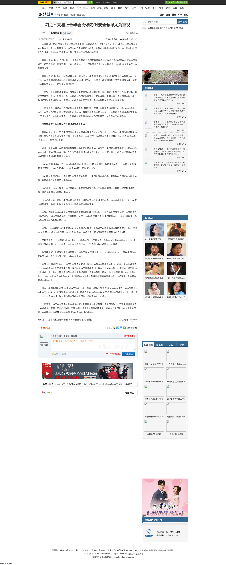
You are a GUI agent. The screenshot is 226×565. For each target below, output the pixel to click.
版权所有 (139, 554)
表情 (56, 354)
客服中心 (102, 550)
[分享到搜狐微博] (114, 328)
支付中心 (75, 550)
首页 (44, 8)
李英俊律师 (158, 149)
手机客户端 (112, 39)
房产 (134, 8)
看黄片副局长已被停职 (154, 364)
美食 (175, 8)
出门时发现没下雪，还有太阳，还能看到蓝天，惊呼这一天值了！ (169, 165)
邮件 (115, 2)
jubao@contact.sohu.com (123, 557)
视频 (92, 8)
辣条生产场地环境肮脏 (154, 399)
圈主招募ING (129, 336)
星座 (182, 8)
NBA (85, 8)
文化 (65, 8)
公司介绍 (143, 550)
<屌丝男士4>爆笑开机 (154, 417)
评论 (186, 15)
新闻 (51, 8)
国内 (162, 15)
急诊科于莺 (158, 162)
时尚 (141, 8)
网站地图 (152, 550)
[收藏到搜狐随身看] (124, 328)
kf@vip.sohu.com (173, 535)
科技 (120, 8)
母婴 (161, 8)
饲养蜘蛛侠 (160, 28)
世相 (113, 8)
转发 (179, 103)
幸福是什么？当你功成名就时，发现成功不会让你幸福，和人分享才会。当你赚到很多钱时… (169, 138)
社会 (174, 15)
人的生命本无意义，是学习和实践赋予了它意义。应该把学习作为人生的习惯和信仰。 (169, 124)
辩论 (64, 354)
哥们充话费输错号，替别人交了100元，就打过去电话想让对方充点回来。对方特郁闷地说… (169, 151)
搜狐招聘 (84, 550)
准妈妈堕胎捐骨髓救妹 (176, 382)
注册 (98, 2)
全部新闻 (161, 550)
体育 (79, 8)
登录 (42, 345)
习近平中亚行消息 (77, 15)
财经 (106, 8)
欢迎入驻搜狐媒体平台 (178, 2)
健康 (147, 8)
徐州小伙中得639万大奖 (111, 384)
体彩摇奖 (128, 384)
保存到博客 (124, 39)
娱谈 (99, 8)
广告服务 (93, 550)
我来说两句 (61, 33)
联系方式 (111, 550)
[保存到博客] (132, 328)
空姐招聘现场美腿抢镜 (154, 382)
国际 (168, 15)
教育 (154, 8)
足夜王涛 (157, 108)
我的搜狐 (106, 2)
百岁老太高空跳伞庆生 (176, 399)
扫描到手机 (133, 33)
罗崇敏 (156, 122)
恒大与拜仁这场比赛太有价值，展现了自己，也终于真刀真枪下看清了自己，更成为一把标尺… (169, 111)
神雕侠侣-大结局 (154, 434)
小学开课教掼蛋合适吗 (176, 364)
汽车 (127, 8)
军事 (58, 8)
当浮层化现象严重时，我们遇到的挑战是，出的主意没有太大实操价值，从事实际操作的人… (169, 97)
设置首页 (56, 550)
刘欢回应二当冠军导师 (176, 417)
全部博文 (170, 550)
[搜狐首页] (45, 2)
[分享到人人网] (121, 328)
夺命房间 (169, 28)
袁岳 (155, 95)
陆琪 (155, 135)
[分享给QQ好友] (117, 328)
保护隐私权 (121, 550)
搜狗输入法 (65, 550)
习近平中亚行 (62, 15)
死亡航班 (152, 28)
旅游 (168, 8)
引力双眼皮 (178, 28)
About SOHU (132, 550)
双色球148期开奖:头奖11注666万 (82, 384)
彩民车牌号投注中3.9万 (54, 384)
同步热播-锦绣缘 (176, 434)
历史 (72, 8)
